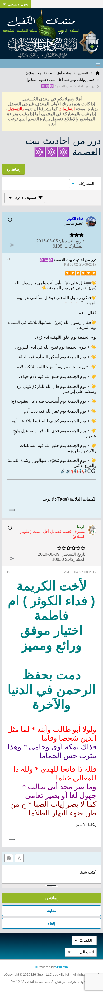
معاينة (51, 911)
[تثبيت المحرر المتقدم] (19, 858)
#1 (8, 259)
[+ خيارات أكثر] (12, 510)
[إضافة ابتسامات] (8, 858)
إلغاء (51, 923)
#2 (8, 572)
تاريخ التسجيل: (71, 241)
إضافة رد (51, 898)
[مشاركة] (12, 245)
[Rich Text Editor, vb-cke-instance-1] (51, 874)
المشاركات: (73, 246)
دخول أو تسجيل (18, 4)
